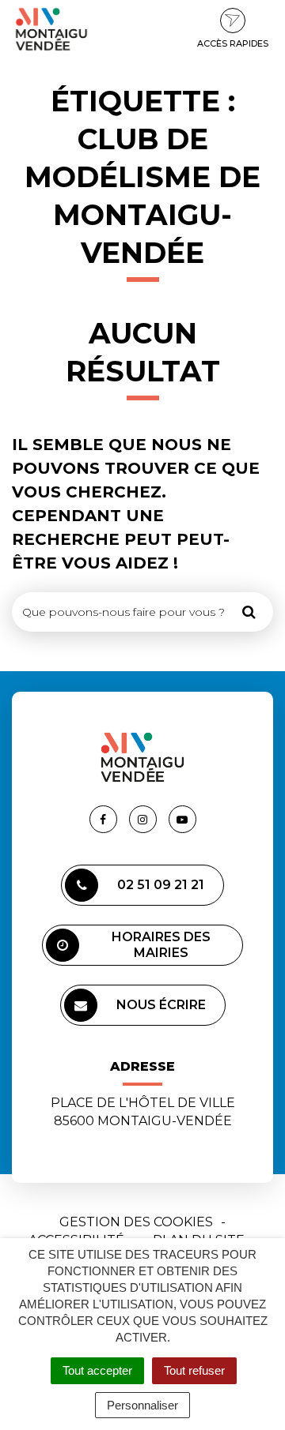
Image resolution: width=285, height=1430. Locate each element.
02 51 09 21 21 (160, 884)
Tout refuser (194, 1370)
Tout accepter (97, 1370)
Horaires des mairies (161, 944)
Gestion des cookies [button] (136, 1221)
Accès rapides (232, 43)
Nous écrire (161, 1004)
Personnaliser (142, 1405)
